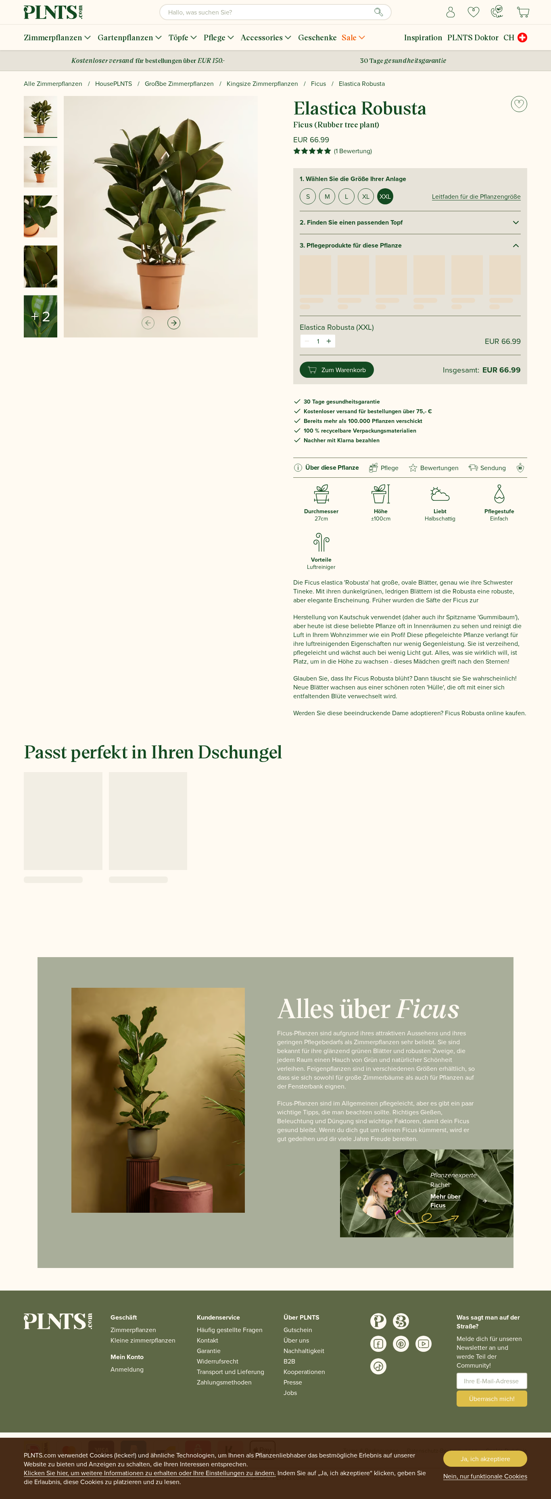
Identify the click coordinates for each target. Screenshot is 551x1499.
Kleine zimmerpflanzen (143, 1340)
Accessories (262, 37)
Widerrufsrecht (217, 1361)
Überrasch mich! (492, 1398)
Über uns (296, 1340)
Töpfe (178, 37)
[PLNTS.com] (53, 12)
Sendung (493, 467)
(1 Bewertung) (353, 150)
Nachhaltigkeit (304, 1350)
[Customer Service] (497, 11)
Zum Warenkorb (343, 369)
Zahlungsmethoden (224, 1382)
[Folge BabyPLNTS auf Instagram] (401, 1321)
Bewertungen (439, 467)
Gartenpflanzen (125, 37)
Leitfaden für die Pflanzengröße (476, 196)
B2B (289, 1361)
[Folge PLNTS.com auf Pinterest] (401, 1344)
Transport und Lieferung (230, 1371)
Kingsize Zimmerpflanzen (262, 83)
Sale (349, 37)
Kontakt (207, 1340)
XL (365, 196)
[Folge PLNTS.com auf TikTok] (378, 1366)
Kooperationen (304, 1371)
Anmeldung (127, 1369)
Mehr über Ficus (445, 1201)
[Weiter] (173, 322)
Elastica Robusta (362, 83)
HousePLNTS (113, 83)
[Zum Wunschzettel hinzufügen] (519, 104)
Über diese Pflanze (332, 467)
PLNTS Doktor (473, 37)
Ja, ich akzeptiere (485, 1458)
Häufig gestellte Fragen (230, 1329)
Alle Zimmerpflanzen (53, 83)
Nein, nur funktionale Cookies (485, 1476)
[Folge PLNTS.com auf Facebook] (378, 1344)
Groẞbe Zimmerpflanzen (179, 83)
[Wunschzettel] (473, 12)
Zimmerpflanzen (53, 37)
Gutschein (298, 1329)
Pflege (214, 37)
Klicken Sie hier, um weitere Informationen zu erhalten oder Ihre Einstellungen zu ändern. (150, 1472)
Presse (293, 1382)
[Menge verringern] (307, 341)
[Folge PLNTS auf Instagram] (378, 1321)
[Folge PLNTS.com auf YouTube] (423, 1344)
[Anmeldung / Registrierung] (450, 12)
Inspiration (423, 37)
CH (508, 37)
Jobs (290, 1392)
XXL (385, 196)
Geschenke (317, 37)
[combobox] (275, 12)
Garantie (209, 1350)
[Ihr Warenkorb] (523, 12)
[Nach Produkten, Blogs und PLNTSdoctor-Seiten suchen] (379, 12)
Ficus (318, 83)
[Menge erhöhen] (329, 341)
